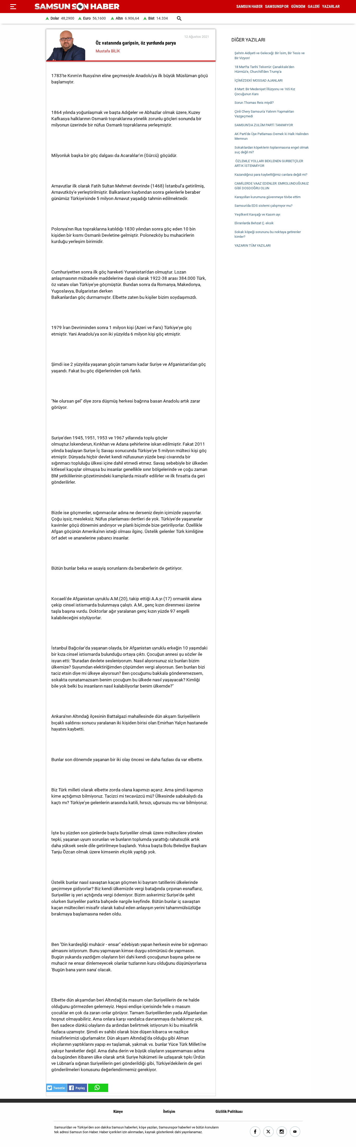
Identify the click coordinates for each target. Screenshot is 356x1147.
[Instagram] (282, 1131)
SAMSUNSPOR (277, 6)
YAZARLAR (331, 6)
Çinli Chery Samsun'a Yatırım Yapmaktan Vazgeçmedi (264, 114)
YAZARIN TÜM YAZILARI (253, 245)
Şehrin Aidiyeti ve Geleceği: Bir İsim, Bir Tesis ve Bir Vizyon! (270, 55)
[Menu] (13, 6)
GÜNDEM (298, 6)
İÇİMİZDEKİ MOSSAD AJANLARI (259, 80)
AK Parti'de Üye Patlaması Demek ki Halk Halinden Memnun (272, 136)
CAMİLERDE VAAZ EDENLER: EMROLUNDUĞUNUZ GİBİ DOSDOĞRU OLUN (272, 185)
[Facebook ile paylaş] (77, 1088)
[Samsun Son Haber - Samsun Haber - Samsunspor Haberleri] (77, 7)
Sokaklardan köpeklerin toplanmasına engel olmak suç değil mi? (272, 149)
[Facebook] (255, 1131)
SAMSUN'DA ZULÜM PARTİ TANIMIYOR (264, 125)
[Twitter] (268, 1131)
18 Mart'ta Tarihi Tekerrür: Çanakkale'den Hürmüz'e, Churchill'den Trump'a (264, 69)
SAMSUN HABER (249, 6)
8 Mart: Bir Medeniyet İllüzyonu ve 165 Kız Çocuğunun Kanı (265, 91)
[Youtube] (295, 1131)
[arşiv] (179, 18)
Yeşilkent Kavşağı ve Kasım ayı (257, 214)
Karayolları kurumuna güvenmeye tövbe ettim (267, 197)
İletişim (169, 1111)
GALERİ (314, 6)
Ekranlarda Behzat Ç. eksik (254, 223)
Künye (118, 1111)
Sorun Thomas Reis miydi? (254, 103)
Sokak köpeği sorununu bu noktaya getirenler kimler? (268, 234)
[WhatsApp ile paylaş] (97, 1088)
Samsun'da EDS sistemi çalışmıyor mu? (263, 206)
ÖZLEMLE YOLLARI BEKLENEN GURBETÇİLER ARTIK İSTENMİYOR (269, 163)
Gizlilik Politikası (229, 1111)
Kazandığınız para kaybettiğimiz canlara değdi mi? (271, 175)
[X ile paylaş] (56, 1088)
